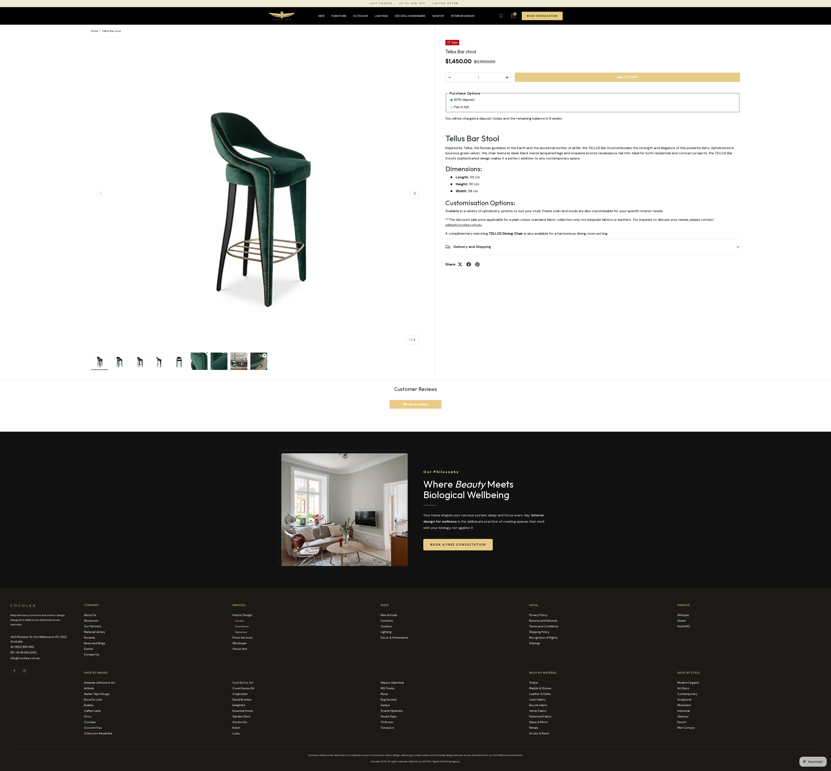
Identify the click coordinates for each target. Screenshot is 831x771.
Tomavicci (387, 728)
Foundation (242, 626)
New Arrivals (389, 615)
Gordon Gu (239, 722)
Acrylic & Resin (539, 733)
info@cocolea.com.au (25, 658)
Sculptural (684, 699)
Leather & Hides (540, 694)
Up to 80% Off (412, 3)
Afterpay (683, 615)
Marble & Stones (540, 688)
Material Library (94, 632)
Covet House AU (243, 688)
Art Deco (683, 688)
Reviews (89, 637)
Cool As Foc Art (242, 683)
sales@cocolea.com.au (463, 225)
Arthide (89, 688)
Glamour (683, 716)
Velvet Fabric (538, 711)
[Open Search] (501, 15)
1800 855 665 (24, 647)
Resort (681, 722)
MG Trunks (388, 688)
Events (88, 649)
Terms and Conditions (543, 626)
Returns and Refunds (543, 621)
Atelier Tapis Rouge (97, 694)
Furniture (339, 16)
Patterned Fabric (540, 716)
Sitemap (534, 643)
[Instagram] (25, 671)
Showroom (91, 621)
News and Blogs (94, 643)
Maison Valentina (392, 683)
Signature (241, 632)
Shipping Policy (539, 632)
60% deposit (464, 99)
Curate (239, 621)
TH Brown (387, 722)
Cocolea (89, 722)
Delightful (238, 705)
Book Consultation (542, 16)
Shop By (438, 16)
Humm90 (683, 626)
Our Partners (92, 626)
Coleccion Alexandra (98, 733)
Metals (533, 728)
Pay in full (461, 107)
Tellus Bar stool (111, 31)
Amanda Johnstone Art (99, 683)
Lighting (381, 16)
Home (94, 31)
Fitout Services (242, 637)
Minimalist (684, 705)
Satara (385, 705)
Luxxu (236, 733)
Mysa (384, 694)
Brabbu (89, 705)
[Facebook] (14, 671)
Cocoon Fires (93, 728)
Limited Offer (445, 3)
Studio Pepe (389, 716)
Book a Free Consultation (458, 545)
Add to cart (627, 77)
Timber (533, 683)
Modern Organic (688, 683)
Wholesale (239, 643)
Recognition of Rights (543, 637)
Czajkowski (240, 694)
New (321, 16)
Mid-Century (686, 728)
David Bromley (241, 699)
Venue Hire (239, 649)
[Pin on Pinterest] (477, 264)
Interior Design (462, 16)
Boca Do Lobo (93, 699)
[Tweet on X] (460, 264)
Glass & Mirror (538, 722)
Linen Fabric (537, 699)
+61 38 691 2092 (26, 652)
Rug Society (389, 699)
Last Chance (381, 3)
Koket (236, 728)
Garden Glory (241, 716)
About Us (90, 615)
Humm (681, 621)
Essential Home (242, 711)
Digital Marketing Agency (446, 761)
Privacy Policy (538, 615)
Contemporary (687, 694)
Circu (87, 716)
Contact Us (91, 654)
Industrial (683, 711)
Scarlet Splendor (392, 711)
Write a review (415, 404)
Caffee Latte (92, 711)
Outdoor (360, 16)
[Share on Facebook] (468, 264)
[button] (513, 15)
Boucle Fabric (538, 705)
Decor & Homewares (410, 16)
